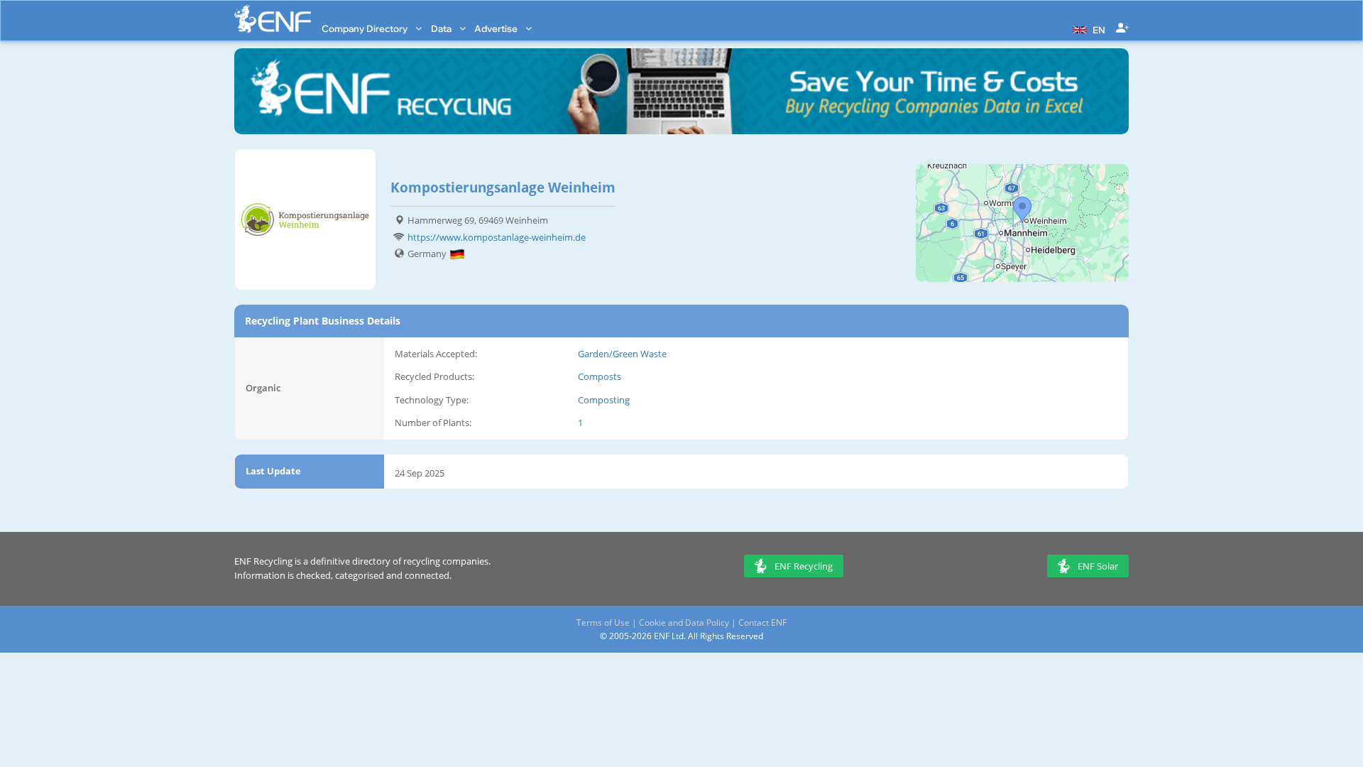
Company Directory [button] (366, 28)
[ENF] (272, 18)
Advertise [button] (497, 28)
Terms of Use (603, 622)
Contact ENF (762, 622)
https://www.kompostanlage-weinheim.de (496, 237)
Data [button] (442, 28)
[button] (1087, 28)
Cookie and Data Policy (684, 622)
